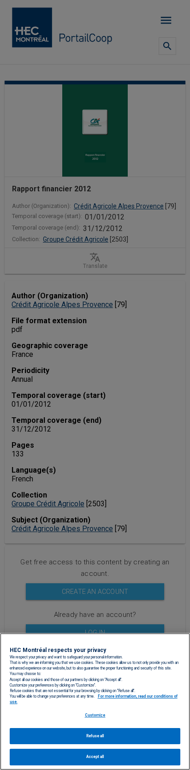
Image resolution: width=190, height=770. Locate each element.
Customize (95, 715)
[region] (95, 701)
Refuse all (95, 736)
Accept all (95, 756)
